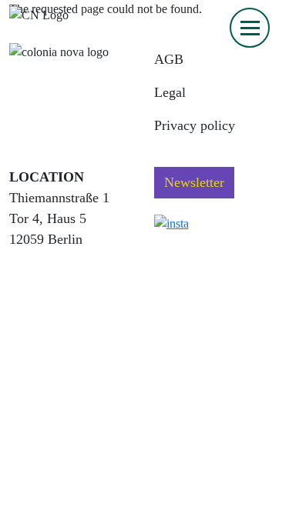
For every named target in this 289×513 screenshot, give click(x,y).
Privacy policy (194, 125)
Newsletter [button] (194, 182)
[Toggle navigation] (250, 28)
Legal (170, 92)
